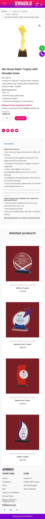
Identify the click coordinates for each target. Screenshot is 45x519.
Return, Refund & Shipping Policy (9, 500)
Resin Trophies (12, 14)
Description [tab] (9, 144)
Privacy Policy (8, 496)
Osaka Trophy (22, 457)
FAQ (4, 489)
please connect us (31, 108)
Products (27, 478)
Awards (9, 83)
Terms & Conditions (10, 492)
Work (4, 485)
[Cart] (36, 4)
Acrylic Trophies (30, 285)
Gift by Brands (30, 489)
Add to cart (20, 118)
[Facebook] (4, 510)
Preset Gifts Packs (31, 482)
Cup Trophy (17, 83)
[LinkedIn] (11, 510)
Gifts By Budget (30, 485)
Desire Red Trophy (22, 400)
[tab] (9, 144)
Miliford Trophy (22, 288)
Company (6, 482)
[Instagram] (17, 510)
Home (4, 11)
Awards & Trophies (20, 11)
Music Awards (28, 83)
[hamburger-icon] (4, 3)
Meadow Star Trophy (22, 344)
